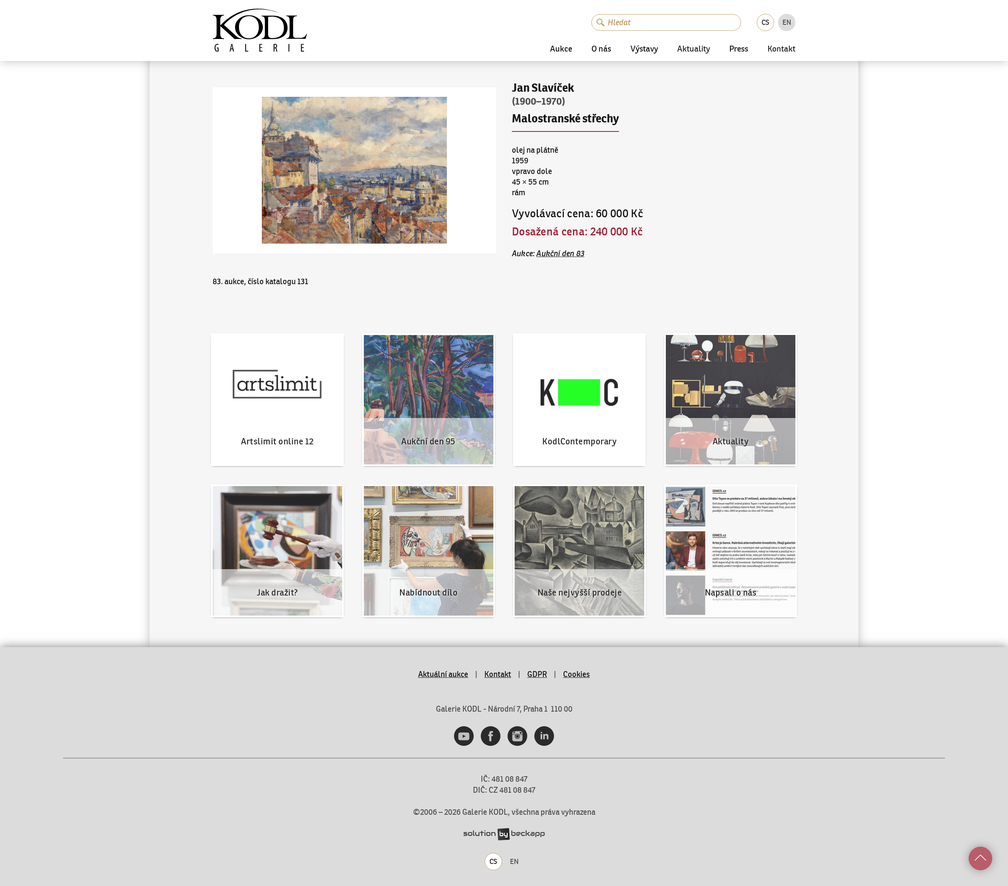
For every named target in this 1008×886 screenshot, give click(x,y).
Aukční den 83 (560, 253)
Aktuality (693, 49)
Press (738, 49)
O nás (601, 49)
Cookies (576, 674)
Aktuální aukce (443, 674)
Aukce (561, 49)
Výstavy (644, 49)
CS (765, 22)
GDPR (537, 674)
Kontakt (781, 49)
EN (786, 22)
